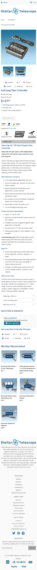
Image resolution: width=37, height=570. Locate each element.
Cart (34, 2)
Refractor (18, 482)
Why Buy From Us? (18, 304)
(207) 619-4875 (18, 526)
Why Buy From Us (18, 502)
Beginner (18, 490)
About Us (18, 500)
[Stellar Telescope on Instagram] (23, 534)
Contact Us (18, 521)
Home (2, 20)
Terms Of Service (18, 511)
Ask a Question (13, 323)
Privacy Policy (18, 508)
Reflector (18, 479)
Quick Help (12, 128)
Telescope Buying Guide (18, 493)
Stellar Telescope (14, 555)
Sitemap (18, 558)
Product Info (18, 142)
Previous (2, 72)
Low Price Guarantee (18, 300)
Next (35, 72)
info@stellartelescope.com (18, 529)
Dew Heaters (11, 20)
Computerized (18, 487)
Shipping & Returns (18, 296)
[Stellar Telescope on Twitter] (13, 534)
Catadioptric (18, 484)
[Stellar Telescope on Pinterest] (18, 534)
